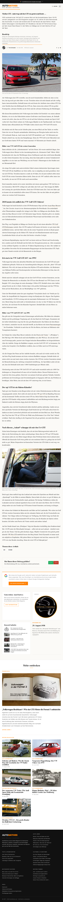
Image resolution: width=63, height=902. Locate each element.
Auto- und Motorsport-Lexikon (40, 871)
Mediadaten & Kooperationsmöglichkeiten (11, 891)
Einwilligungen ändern (7, 893)
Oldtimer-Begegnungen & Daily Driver (41, 864)
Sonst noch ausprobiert (7, 858)
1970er (10, 549)
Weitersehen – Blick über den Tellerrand (42, 842)
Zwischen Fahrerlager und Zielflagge (10, 877)
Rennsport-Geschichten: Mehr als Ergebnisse (12, 875)
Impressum (4, 887)
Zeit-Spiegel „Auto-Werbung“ (39, 846)
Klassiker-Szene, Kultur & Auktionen (41, 862)
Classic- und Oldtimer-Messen (40, 856)
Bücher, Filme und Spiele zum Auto (41, 836)
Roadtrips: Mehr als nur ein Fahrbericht (11, 856)
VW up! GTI (41, 394)
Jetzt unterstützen (11, 604)
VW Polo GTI (12, 534)
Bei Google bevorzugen (18, 583)
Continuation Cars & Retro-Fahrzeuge (41, 858)
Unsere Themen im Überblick (39, 877)
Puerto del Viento (42, 335)
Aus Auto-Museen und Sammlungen (41, 854)
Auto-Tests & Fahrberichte (8, 854)
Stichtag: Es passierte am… (39, 875)
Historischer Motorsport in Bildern (10, 873)
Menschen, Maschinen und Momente (41, 838)
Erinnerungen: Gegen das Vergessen (41, 860)
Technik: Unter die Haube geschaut (41, 840)
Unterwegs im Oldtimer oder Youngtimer (11, 860)
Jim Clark (36, 158)
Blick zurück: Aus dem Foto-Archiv (10, 871)
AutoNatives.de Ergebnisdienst (40, 873)
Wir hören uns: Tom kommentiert (40, 844)
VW (4, 549)
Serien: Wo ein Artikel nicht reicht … (41, 879)
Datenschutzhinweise (7, 889)
